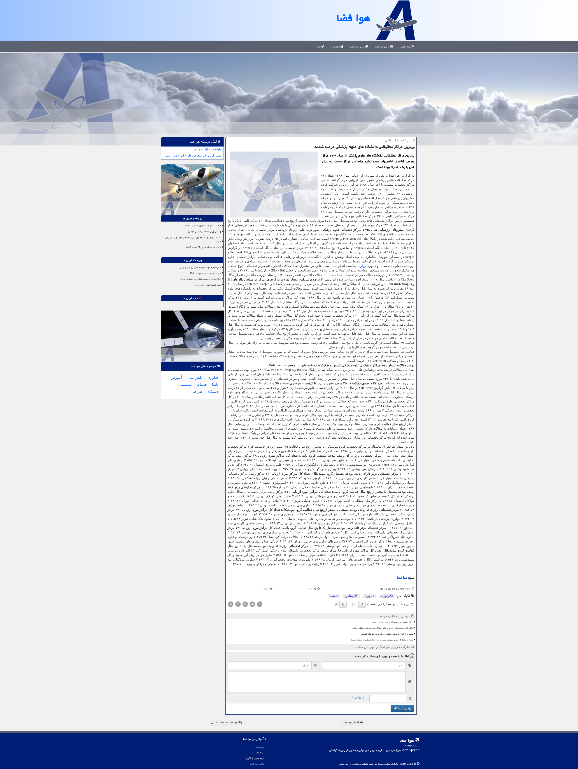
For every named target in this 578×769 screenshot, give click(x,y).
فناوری (369, 596)
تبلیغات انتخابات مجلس (208, 149)
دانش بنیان (195, 377)
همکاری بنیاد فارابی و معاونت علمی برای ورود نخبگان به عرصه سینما (382, 640)
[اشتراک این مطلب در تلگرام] (252, 603)
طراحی (197, 391)
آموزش (176, 377)
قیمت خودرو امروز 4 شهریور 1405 (204, 273)
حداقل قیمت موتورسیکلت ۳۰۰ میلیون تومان (392, 622)
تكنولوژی (387, 596)
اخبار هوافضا (351, 722)
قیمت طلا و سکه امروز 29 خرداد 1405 (203, 247)
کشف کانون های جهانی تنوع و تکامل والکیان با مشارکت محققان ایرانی (382, 628)
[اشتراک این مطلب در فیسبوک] (238, 603)
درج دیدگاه (401, 708)
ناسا (319, 46)
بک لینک (260, 752)
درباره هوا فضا (357, 46)
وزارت (361, 266)
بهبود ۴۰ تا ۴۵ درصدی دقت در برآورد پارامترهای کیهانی (387, 634)
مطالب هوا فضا (257, 763)
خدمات (201, 384)
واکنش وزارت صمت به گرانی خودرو (204, 231)
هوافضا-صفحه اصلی (225, 722)
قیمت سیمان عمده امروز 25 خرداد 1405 (202, 225)
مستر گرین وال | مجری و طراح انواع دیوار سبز (193, 155)
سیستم (186, 384)
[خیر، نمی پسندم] (343, 604)
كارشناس (351, 596)
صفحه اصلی (406, 46)
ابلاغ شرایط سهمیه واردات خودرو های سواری (200, 267)
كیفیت (334, 596)
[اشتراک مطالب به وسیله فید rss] (231, 603)
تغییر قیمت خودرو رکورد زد (208, 285)
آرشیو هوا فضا (382, 46)
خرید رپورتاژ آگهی (255, 758)
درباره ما (260, 747)
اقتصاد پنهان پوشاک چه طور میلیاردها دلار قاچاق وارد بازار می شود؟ (193, 239)
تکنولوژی (335, 46)
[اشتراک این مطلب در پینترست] (245, 603)
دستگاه (212, 391)
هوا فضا (353, 18)
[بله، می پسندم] (362, 604)
